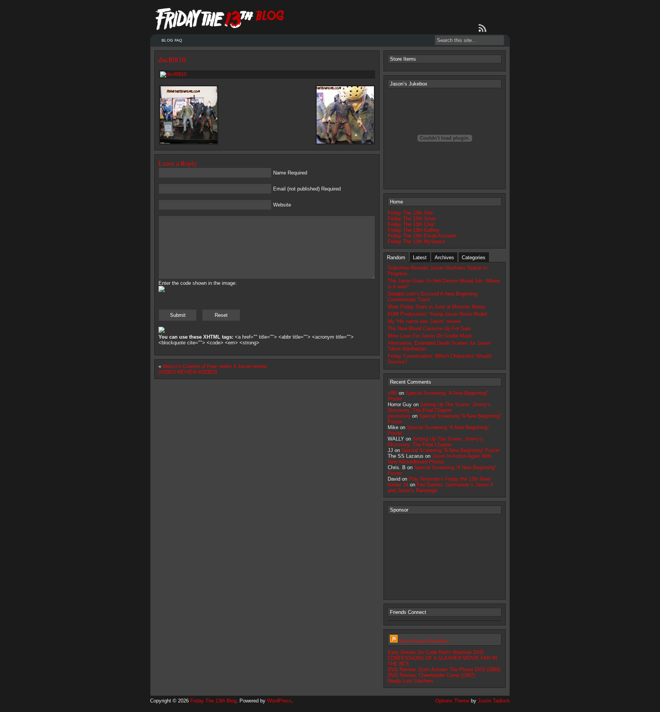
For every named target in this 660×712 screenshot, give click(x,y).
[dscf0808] (189, 143)
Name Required (290, 173)
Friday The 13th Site (410, 213)
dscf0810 (172, 59)
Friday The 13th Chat (411, 224)
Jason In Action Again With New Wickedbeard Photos (440, 459)
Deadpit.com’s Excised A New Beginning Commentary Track (432, 296)
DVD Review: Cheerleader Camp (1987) (431, 675)
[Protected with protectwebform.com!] (162, 331)
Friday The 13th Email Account (422, 236)
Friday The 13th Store (412, 218)
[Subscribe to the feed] (483, 28)
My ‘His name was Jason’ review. (424, 321)
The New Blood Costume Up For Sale (429, 328)
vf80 (392, 393)
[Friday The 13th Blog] (220, 19)
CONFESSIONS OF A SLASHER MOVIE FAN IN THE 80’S (442, 661)
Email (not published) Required (307, 189)
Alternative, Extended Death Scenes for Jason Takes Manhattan (439, 346)
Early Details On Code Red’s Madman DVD (436, 652)
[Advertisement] (444, 556)
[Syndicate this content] (394, 640)
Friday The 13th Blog (213, 701)
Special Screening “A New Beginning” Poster (450, 450)
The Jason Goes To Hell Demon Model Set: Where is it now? (444, 283)
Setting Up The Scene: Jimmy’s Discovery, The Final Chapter (439, 407)
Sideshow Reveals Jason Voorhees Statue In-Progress (438, 270)
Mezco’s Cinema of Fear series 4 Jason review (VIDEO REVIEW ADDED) (213, 369)
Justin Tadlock (494, 701)
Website (282, 205)
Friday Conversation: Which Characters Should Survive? (439, 359)
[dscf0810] (267, 74)
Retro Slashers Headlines (424, 640)
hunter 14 (398, 485)
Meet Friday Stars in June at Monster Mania (436, 307)
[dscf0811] (345, 143)
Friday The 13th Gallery (414, 230)
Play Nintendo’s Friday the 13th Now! (450, 479)
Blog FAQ (172, 40)
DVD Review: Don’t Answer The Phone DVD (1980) (444, 669)
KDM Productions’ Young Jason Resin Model (437, 314)
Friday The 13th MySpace (416, 241)
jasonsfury (399, 416)
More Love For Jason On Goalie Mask (430, 336)
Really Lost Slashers (411, 681)
